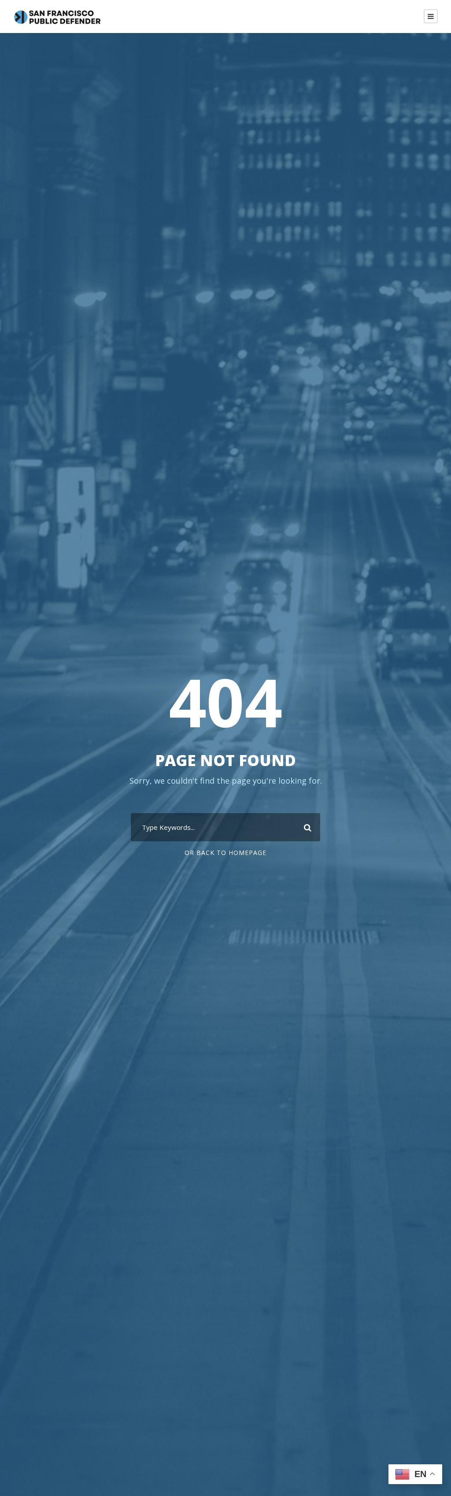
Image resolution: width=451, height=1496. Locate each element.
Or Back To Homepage (225, 852)
